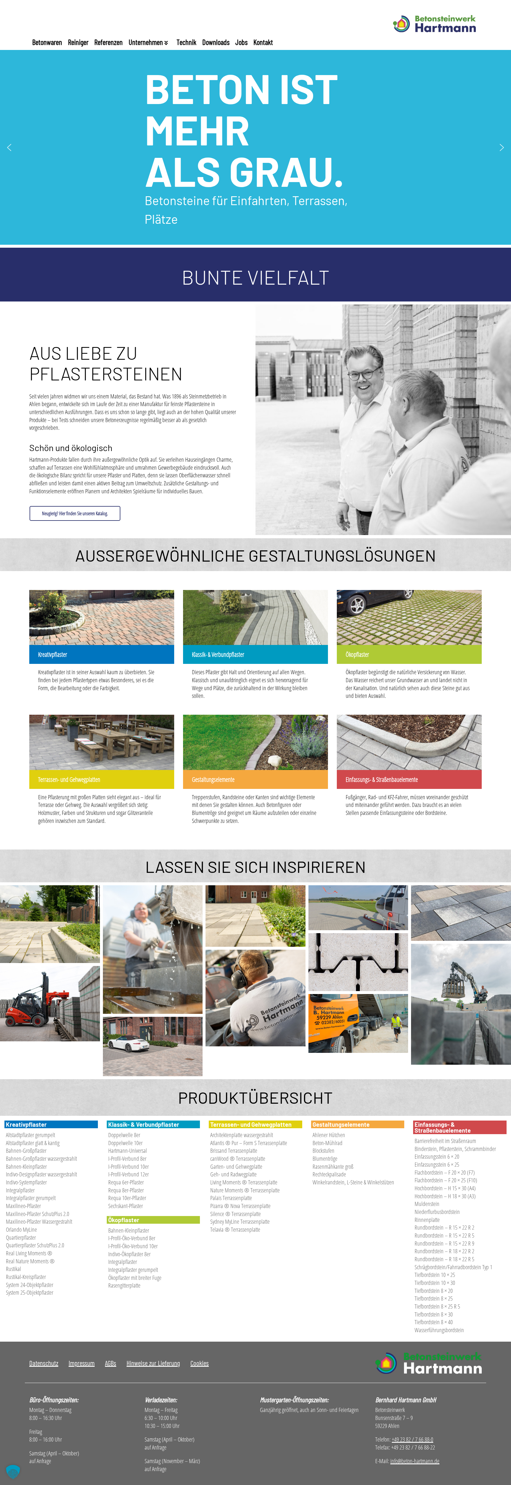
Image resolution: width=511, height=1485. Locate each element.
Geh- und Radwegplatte (233, 1174)
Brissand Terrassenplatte (233, 1151)
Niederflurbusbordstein (437, 1212)
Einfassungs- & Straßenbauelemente (382, 779)
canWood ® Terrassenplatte (237, 1159)
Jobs (241, 42)
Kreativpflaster (52, 654)
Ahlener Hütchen (329, 1135)
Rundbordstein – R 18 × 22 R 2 (444, 1251)
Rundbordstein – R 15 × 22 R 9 (444, 1243)
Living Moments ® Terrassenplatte (243, 1182)
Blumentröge (325, 1159)
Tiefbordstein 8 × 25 (434, 1298)
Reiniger (78, 42)
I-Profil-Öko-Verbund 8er (131, 1238)
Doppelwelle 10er (125, 1143)
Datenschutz (43, 1363)
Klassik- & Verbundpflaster (218, 654)
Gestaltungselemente (213, 779)
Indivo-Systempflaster (26, 1182)
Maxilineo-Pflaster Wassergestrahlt (39, 1221)
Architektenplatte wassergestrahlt (241, 1135)
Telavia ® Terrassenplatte (235, 1229)
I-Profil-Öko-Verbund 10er (133, 1246)
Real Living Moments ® (29, 1253)
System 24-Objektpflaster (29, 1285)
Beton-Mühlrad (327, 1143)
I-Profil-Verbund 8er (127, 1159)
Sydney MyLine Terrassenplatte (240, 1221)
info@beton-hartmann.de (414, 1461)
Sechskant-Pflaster (125, 1206)
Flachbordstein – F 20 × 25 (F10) (446, 1180)
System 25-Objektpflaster (29, 1292)
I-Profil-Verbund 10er (128, 1167)
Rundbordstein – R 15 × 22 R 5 (444, 1235)
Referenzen (108, 42)
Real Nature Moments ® (30, 1261)
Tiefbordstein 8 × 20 (434, 1291)
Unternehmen (146, 42)
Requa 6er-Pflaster (126, 1182)
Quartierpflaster (21, 1237)
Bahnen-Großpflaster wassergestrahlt (41, 1159)
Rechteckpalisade (329, 1174)
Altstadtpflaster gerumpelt (30, 1135)
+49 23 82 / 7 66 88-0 (412, 1439)
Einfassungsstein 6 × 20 (437, 1156)
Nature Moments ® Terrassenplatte (245, 1190)
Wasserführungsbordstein (439, 1330)
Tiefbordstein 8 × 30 (434, 1314)
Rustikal (13, 1269)
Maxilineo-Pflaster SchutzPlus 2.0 (37, 1214)
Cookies (199, 1363)
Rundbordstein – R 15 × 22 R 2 (444, 1227)
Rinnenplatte (427, 1220)
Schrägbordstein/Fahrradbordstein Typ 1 (453, 1267)
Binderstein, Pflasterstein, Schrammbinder (455, 1149)
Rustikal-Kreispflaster (26, 1277)
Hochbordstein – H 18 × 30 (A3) (445, 1196)
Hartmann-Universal (127, 1151)
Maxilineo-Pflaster (23, 1206)
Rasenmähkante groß (333, 1167)
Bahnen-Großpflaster (26, 1151)
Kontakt (263, 42)
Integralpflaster (20, 1190)
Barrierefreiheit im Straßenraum (445, 1141)
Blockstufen (323, 1151)
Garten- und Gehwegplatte (236, 1167)
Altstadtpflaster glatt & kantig (32, 1143)
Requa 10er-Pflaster (127, 1198)
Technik (186, 42)
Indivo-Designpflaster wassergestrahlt (41, 1174)
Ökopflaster (357, 654)
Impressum (82, 1363)
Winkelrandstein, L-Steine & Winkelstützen (353, 1182)
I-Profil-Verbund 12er (128, 1174)
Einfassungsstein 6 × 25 (437, 1164)
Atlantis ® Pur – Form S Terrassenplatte (248, 1143)
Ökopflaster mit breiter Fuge (134, 1278)
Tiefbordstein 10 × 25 (435, 1275)
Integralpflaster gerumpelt (31, 1198)
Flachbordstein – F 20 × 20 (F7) (445, 1172)
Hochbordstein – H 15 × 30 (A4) (445, 1188)
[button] (9, 147)
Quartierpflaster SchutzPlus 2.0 (35, 1245)
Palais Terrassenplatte (231, 1198)
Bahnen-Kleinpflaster (26, 1167)
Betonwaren (47, 42)
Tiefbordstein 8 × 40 (434, 1322)
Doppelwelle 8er (124, 1135)
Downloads (215, 42)
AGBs (110, 1363)
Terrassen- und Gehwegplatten (69, 779)
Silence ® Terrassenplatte (235, 1214)
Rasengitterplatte (124, 1285)
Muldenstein (427, 1204)
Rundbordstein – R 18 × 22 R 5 (444, 1259)
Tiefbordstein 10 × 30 (435, 1283)
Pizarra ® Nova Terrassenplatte (240, 1206)
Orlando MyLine (21, 1229)
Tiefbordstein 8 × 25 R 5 (437, 1306)
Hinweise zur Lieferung (153, 1363)
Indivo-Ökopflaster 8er (129, 1254)
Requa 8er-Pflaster (126, 1190)
